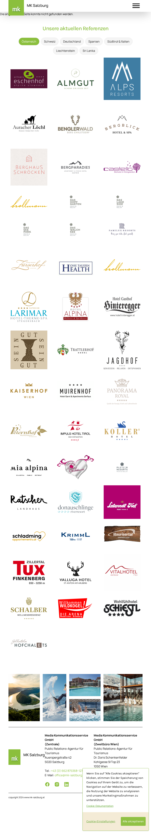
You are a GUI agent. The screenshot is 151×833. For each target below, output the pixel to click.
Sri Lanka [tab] (89, 51)
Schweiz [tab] (49, 41)
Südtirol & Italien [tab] (118, 41)
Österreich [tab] (29, 41)
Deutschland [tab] (72, 41)
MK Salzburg (37, 5)
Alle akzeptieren (133, 821)
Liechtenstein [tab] (65, 51)
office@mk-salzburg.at (70, 775)
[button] (136, 6)
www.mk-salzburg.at (34, 797)
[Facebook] (47, 784)
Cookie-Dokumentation (99, 806)
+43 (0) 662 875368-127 (67, 771)
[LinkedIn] (66, 784)
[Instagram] (56, 784)
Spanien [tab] (94, 41)
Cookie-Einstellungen (100, 821)
